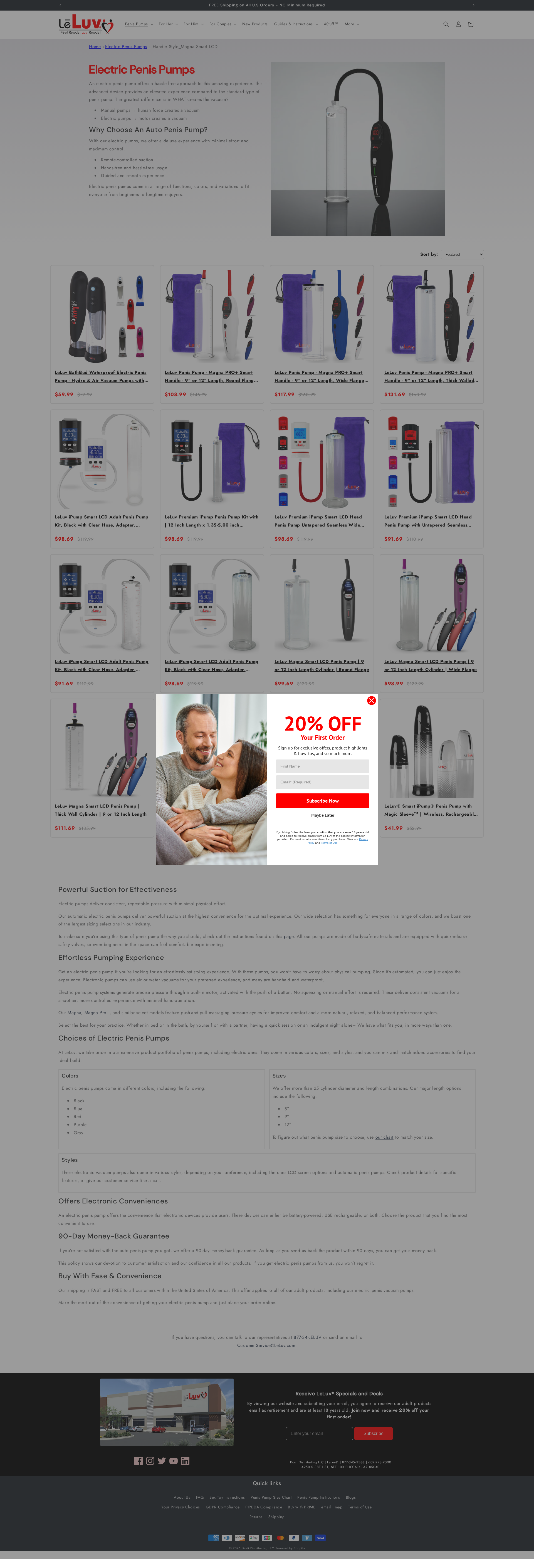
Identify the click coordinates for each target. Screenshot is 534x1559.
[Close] (371, 700)
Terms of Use (329, 842)
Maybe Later (322, 815)
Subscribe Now (322, 801)
